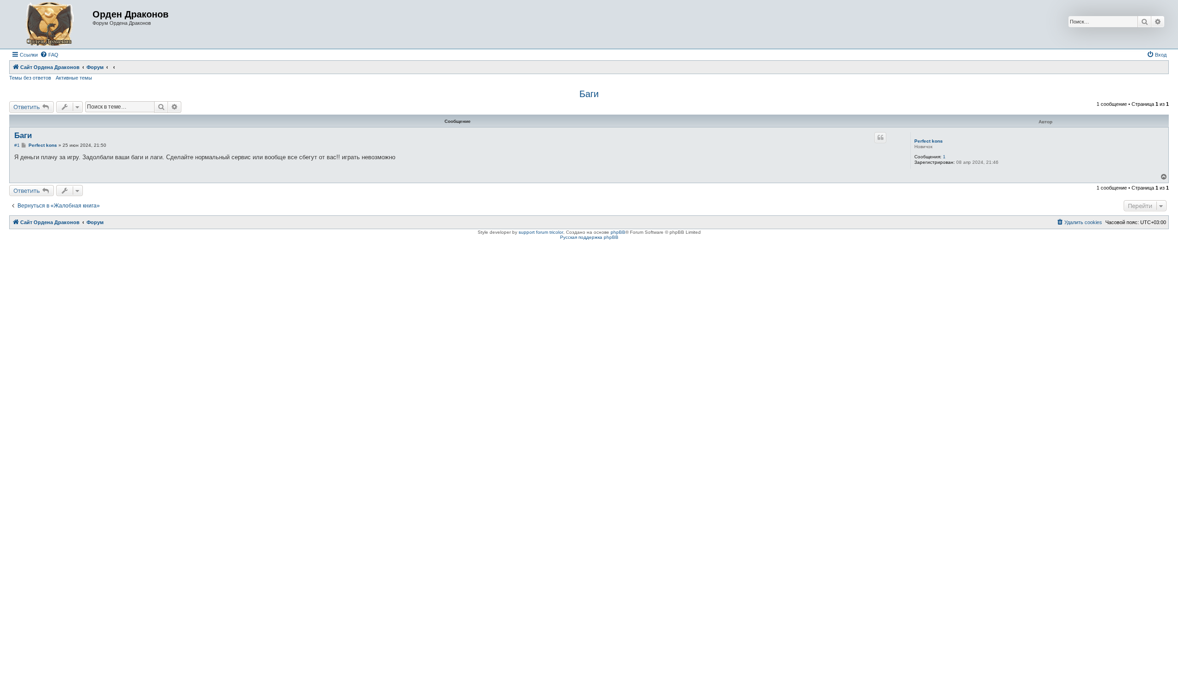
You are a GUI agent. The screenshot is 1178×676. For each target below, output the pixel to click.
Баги (589, 94)
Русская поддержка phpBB (589, 237)
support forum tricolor (541, 232)
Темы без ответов (30, 78)
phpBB (618, 232)
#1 (17, 145)
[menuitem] (49, 54)
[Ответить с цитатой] (880, 137)
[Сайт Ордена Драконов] (52, 24)
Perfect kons (928, 141)
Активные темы (74, 78)
